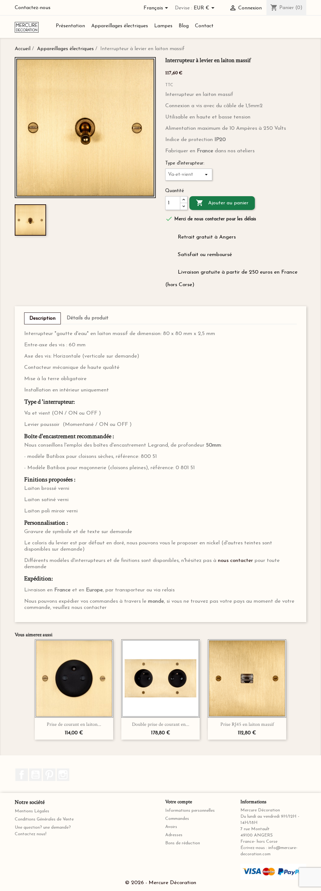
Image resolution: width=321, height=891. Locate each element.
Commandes (177, 818)
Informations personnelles (190, 810)
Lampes (163, 26)
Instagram (63, 774)
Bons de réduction (182, 843)
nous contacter (235, 560)
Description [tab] (42, 318)
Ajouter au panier (222, 203)
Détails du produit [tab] (87, 318)
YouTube (35, 774)
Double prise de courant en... (160, 724)
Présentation (70, 26)
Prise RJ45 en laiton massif (247, 724)
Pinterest (49, 774)
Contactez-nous (32, 7)
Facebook (21, 774)
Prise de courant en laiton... (74, 724)
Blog (184, 26)
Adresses (173, 835)
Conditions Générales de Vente (44, 819)
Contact (204, 26)
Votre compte (178, 802)
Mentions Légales (32, 811)
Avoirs (171, 827)
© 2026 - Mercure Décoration (160, 882)
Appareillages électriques (119, 26)
